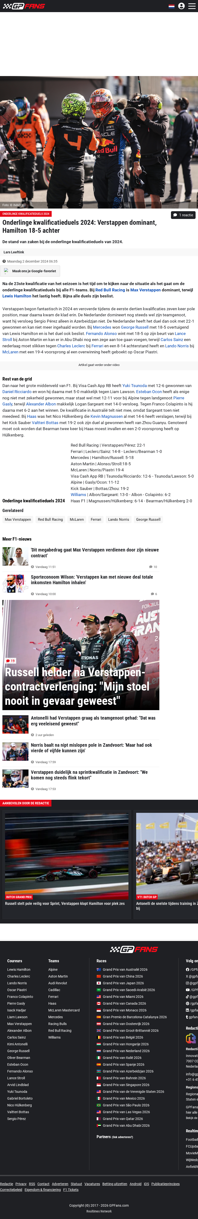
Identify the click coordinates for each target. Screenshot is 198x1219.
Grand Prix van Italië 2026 (122, 1058)
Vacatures (92, 1184)
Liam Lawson (17, 1017)
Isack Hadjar (16, 1010)
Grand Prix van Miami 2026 (123, 997)
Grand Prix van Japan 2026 (123, 983)
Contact (43, 1184)
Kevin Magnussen (107, 416)
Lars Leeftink (14, 252)
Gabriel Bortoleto (20, 1098)
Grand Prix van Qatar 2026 (123, 1119)
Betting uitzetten (114, 1184)
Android (135, 1184)
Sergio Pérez (16, 1119)
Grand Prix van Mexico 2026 (124, 1098)
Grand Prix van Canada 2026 (124, 1003)
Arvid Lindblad (18, 1085)
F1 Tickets (70, 1190)
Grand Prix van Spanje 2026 (123, 1064)
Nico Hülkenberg (19, 1105)
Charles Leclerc (71, 345)
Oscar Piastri (17, 990)
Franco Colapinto (20, 997)
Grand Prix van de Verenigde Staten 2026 (133, 1092)
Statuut (76, 1184)
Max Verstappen (145, 289)
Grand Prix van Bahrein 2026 (124, 1078)
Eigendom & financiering (43, 1190)
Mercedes (102, 327)
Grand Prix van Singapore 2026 (126, 1085)
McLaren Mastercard (64, 1010)
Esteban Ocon (149, 391)
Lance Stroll (16, 1078)
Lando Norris (177, 345)
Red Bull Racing (110, 289)
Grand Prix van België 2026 (123, 1037)
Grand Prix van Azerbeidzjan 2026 (128, 1071)
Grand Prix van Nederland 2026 (126, 1051)
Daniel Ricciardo (17, 391)
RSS (32, 1184)
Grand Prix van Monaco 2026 (125, 1010)
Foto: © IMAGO (12, 205)
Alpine (52, 969)
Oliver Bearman (18, 1058)
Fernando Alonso (101, 333)
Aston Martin (58, 976)
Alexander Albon (41, 404)
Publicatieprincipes (165, 1184)
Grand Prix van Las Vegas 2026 (126, 1112)
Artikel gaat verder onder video (99, 365)
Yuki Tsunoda (134, 385)
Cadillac (54, 990)
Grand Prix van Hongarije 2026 (126, 1044)
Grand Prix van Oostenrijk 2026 (126, 1024)
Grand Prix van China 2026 (123, 976)
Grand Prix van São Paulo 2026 (126, 1105)
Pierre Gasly (16, 1003)
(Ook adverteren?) (122, 1137)
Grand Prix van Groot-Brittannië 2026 (131, 1031)
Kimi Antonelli (17, 1044)
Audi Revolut (57, 983)
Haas (31, 416)
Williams (78, 494)
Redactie (6, 1184)
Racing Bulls (57, 1024)
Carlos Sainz (172, 339)
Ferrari (97, 345)
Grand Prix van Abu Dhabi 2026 (126, 1125)
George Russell (134, 327)
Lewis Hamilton (16, 296)
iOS (146, 1184)
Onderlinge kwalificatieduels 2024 (25, 214)
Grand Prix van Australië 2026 (125, 969)
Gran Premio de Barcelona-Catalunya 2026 (135, 1017)
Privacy (21, 1184)
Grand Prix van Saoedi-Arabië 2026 (129, 990)
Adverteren (60, 1184)
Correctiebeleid (11, 1190)
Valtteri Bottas (45, 422)
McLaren (10, 351)
